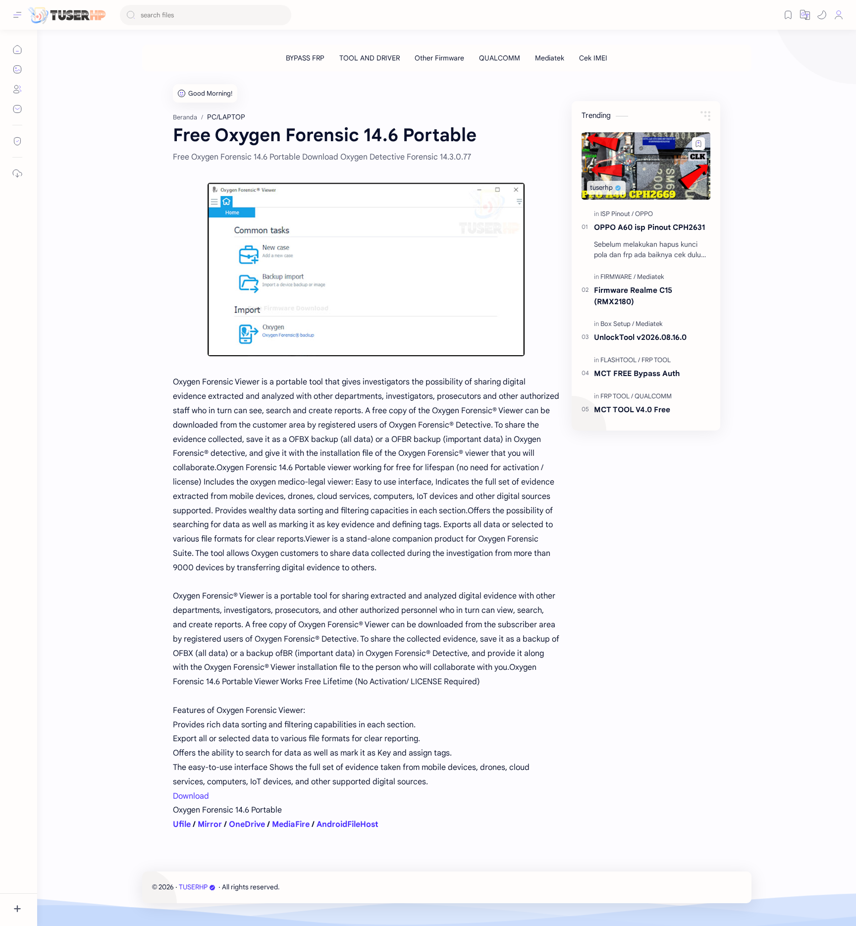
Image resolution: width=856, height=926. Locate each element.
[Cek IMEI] (593, 58)
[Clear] (282, 15)
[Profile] (838, 14)
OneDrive (247, 824)
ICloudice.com (334, 887)
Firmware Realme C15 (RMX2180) (633, 295)
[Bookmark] (788, 14)
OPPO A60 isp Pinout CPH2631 (649, 227)
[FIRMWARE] (618, 277)
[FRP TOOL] (656, 360)
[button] (821, 14)
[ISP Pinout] (617, 214)
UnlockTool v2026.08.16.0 (640, 337)
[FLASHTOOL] (620, 360)
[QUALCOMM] (499, 58)
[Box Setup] (617, 324)
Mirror (210, 824)
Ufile (182, 824)
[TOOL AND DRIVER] (369, 58)
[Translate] (805, 14)
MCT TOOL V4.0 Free (632, 409)
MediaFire (291, 824)
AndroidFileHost (347, 824)
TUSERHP (193, 887)
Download (191, 796)
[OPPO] (644, 214)
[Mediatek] (549, 58)
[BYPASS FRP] (305, 58)
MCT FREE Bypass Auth (637, 373)
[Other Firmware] (439, 58)
